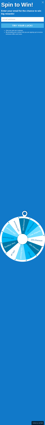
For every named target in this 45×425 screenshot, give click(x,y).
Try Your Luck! (22, 25)
